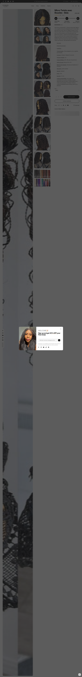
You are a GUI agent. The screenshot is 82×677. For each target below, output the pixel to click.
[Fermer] (60, 329)
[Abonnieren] (59, 340)
